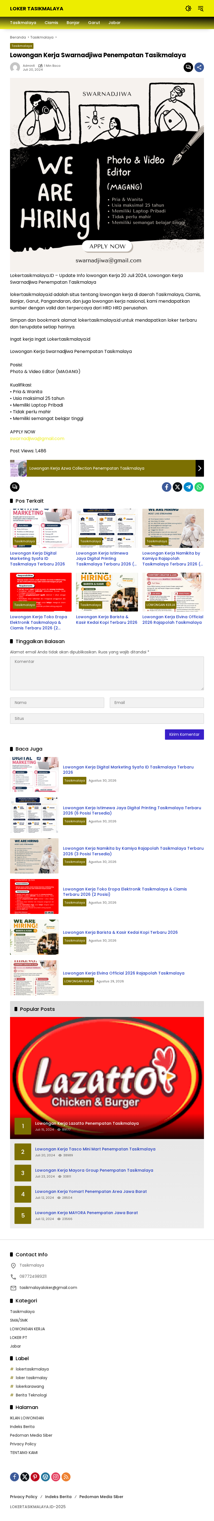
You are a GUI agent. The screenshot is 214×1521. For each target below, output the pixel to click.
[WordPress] (45, 1476)
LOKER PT (18, 1337)
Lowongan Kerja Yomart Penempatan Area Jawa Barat (91, 1191)
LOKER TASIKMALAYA (36, 8)
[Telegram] (188, 487)
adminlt (29, 65)
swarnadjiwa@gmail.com (37, 438)
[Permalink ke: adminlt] (16, 67)
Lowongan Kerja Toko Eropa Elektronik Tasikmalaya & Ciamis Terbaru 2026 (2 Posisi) (38, 622)
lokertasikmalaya (32, 1369)
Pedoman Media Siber (31, 1435)
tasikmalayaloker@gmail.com (48, 1287)
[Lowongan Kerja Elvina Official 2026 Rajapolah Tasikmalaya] (173, 592)
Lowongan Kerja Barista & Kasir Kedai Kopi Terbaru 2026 (106, 619)
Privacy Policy (23, 1444)
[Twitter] (177, 487)
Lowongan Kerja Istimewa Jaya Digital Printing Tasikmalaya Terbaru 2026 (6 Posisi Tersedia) (106, 559)
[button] (188, 8)
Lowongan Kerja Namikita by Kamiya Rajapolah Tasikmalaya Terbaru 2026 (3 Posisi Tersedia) (172, 559)
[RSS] (66, 1476)
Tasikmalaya (21, 46)
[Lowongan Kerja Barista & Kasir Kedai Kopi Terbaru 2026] (107, 592)
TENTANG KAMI (24, 1452)
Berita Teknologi (31, 1395)
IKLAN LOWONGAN (27, 1418)
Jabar (15, 1346)
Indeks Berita (22, 1426)
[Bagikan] (199, 67)
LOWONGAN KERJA (161, 605)
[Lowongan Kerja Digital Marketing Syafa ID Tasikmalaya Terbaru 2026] (41, 528)
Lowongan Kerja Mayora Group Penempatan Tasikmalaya (94, 1170)
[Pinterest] (35, 1476)
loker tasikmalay (31, 1378)
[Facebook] (166, 487)
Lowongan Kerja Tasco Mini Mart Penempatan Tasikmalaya (95, 1149)
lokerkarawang (30, 1386)
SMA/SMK (19, 1320)
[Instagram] (55, 1476)
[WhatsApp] (199, 487)
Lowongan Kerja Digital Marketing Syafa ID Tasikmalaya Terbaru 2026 (37, 559)
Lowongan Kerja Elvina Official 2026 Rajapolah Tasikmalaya (172, 619)
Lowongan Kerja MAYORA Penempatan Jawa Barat (86, 1213)
